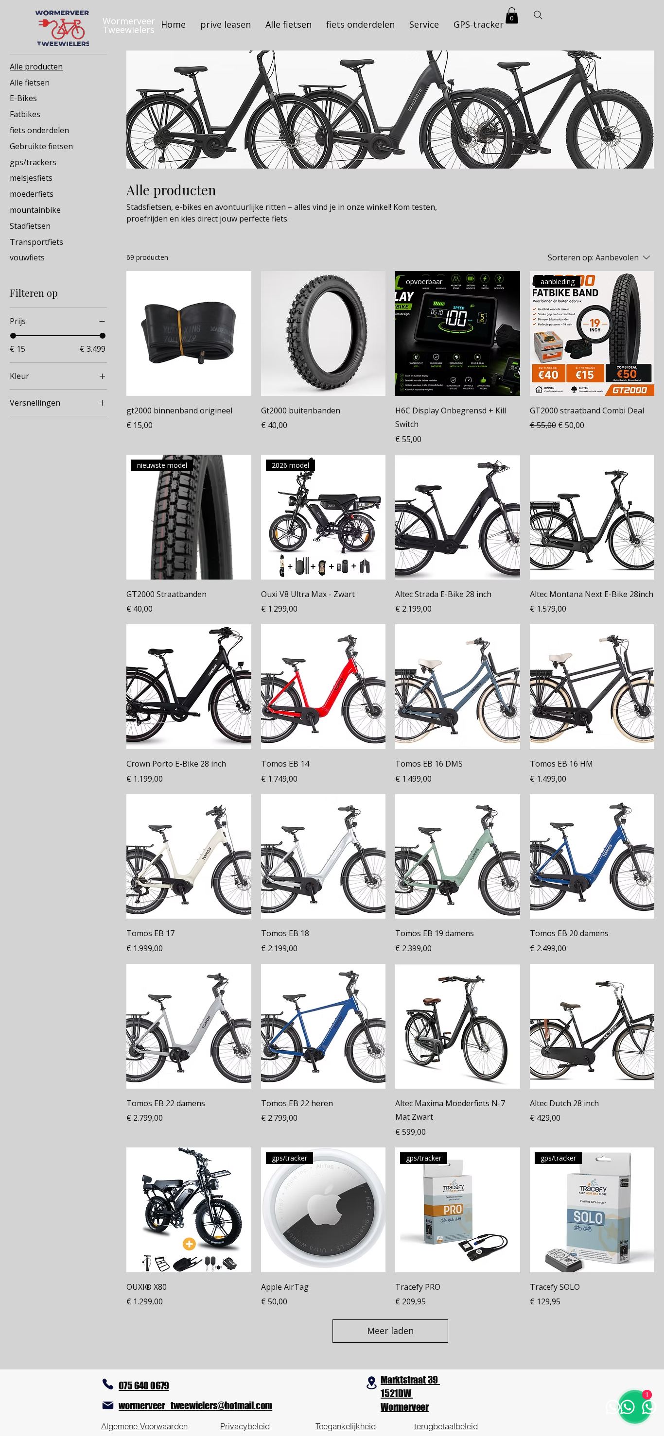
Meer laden (390, 1330)
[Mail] (108, 1405)
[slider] (13, 336)
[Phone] (108, 1384)
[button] (512, 15)
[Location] (372, 1383)
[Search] (538, 15)
